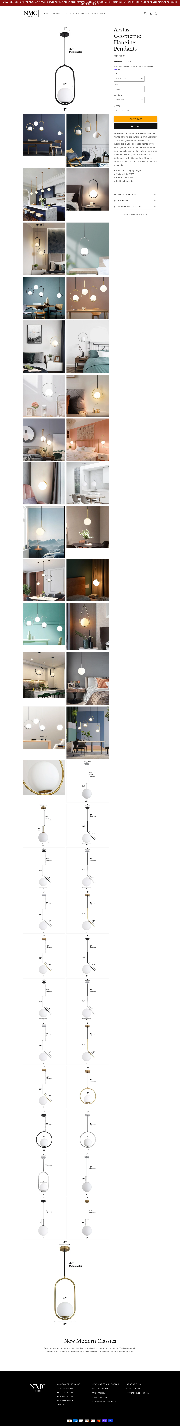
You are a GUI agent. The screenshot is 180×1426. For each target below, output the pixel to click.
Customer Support (65, 1400)
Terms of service (99, 1397)
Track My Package (65, 1389)
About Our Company (100, 1389)
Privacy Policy (98, 1393)
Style (116, 74)
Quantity (117, 106)
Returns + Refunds (66, 1397)
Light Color (118, 95)
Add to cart (136, 119)
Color (116, 84)
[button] (145, 13)
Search (60, 1404)
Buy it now (135, 126)
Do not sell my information (104, 1401)
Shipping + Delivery (66, 1393)
